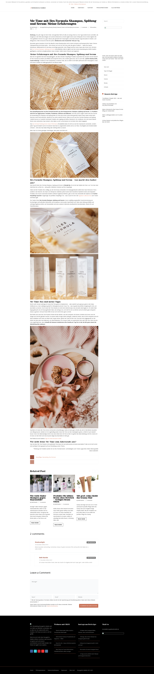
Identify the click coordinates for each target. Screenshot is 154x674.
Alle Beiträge (115, 7)
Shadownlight (40, 542)
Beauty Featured (57, 27)
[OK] (152, 3)
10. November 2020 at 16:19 (41, 544)
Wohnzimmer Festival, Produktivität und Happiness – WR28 (64, 637)
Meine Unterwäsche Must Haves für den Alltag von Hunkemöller (112, 110)
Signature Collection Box (85, 195)
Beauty (51, 27)
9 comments (43, 502)
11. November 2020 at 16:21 (45, 560)
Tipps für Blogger (108, 71)
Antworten (91, 542)
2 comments (84, 27)
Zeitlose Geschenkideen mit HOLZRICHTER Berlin (109, 104)
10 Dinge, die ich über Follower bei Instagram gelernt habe (87, 637)
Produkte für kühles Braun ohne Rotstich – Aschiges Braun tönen (63, 499)
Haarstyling (45, 457)
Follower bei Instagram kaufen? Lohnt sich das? (88, 644)
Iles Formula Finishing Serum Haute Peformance (45, 124)
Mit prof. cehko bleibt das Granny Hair (87, 497)
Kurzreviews (76, 27)
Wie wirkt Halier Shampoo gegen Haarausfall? (38, 498)
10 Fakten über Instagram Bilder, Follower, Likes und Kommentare (87, 631)
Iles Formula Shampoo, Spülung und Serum (43, 49)
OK (69, 4)
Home (72, 7)
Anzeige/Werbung (44, 27)
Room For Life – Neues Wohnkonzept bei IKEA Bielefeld (65, 644)
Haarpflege (39, 457)
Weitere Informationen (80, 4)
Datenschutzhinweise (52, 606)
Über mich (81, 7)
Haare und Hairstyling (67, 27)
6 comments (66, 504)
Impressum (64, 670)
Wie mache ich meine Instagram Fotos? (89, 649)
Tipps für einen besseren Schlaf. (53, 438)
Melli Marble (34, 27)
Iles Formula (52, 457)
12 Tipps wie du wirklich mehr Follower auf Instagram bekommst (88, 655)
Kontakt (90, 7)
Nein (72, 4)
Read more (35, 523)
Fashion (106, 79)
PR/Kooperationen (102, 7)
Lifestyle (106, 87)
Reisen (105, 75)
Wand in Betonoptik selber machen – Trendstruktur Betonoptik (64, 631)
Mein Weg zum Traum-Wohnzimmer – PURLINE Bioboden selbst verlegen (64, 650)
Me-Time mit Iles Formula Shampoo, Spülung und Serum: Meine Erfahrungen (63, 22)
